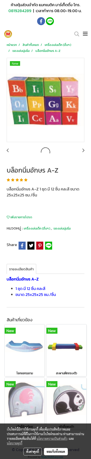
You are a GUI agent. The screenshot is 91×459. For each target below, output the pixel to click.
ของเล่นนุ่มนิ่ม (62, 228)
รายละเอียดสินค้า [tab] (21, 269)
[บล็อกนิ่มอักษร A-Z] (45, 100)
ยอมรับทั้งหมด (56, 451)
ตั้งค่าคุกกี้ (32, 451)
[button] (75, 34)
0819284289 (20, 11)
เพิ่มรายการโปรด (21, 217)
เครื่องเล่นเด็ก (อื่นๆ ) (37, 228)
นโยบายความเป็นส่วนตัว (52, 438)
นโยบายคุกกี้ (14, 443)
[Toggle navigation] (85, 34)
